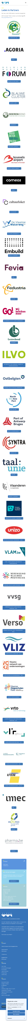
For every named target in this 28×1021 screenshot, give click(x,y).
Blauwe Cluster (13, 103)
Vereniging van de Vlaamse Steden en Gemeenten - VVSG (13, 607)
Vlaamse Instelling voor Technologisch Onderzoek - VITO (13, 719)
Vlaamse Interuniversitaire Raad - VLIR (13, 742)
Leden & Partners (5, 971)
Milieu (4, 895)
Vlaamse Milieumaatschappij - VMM (13, 764)
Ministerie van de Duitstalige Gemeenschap (13, 387)
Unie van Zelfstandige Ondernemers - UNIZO (13, 540)
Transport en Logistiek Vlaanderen (13, 518)
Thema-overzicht (13, 903)
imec (13, 807)
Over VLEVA (4, 966)
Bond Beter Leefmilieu (13, 146)
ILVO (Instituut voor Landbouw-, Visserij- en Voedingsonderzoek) (13, 365)
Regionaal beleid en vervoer (7, 992)
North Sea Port (13, 409)
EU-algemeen (5, 892)
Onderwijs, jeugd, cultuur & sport (9, 896)
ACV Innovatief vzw (13, 37)
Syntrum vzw (13, 453)
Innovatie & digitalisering (8, 897)
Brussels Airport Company (13, 168)
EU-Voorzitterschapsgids (6, 968)
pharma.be (13, 851)
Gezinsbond (13, 342)
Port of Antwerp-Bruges (13, 431)
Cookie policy (4, 974)
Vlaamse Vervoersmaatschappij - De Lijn (13, 785)
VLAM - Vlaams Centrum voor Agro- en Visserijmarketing (13, 562)
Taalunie (13, 474)
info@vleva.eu (5, 865)
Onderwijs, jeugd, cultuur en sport (8, 988)
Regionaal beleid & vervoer (8, 899)
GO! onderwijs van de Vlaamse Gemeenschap (13, 320)
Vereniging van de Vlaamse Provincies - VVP (13, 585)
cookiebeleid (14, 1007)
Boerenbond (13, 124)
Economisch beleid (6, 889)
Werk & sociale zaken (7, 900)
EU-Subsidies (5, 893)
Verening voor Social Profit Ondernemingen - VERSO (13, 631)
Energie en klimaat (6, 890)
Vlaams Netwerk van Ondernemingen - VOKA (13, 675)
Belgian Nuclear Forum (13, 81)
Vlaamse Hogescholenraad (13, 697)
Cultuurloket (13, 212)
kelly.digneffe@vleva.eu (7, 17)
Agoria (13, 59)
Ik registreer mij (13, 881)
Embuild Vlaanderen (13, 255)
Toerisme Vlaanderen (13, 496)
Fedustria (13, 299)
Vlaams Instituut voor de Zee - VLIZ (13, 653)
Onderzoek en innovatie (6, 990)
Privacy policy (4, 972)
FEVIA (13, 277)
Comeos (13, 190)
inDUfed (13, 829)
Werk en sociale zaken (6, 995)
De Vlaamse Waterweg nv (13, 233)
